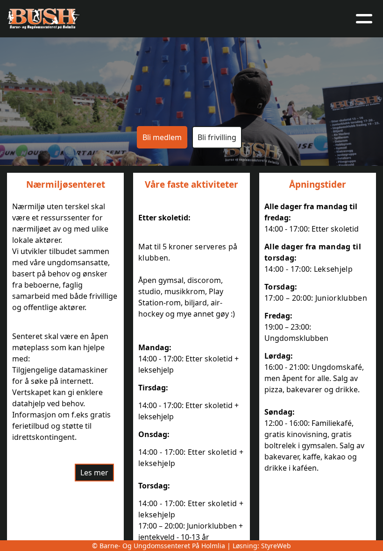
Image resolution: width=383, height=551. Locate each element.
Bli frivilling (217, 137)
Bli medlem (162, 137)
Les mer (94, 472)
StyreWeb (276, 545)
